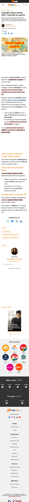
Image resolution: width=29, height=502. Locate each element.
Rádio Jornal (14, 487)
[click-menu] (26, 4)
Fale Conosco (14, 456)
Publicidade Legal (14, 473)
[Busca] (24, 4)
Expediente (14, 453)
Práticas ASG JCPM (14, 440)
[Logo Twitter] (9, 33)
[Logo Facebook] (6, 33)
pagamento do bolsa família (10, 237)
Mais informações (8, 264)
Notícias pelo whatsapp (14, 467)
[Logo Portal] (13, 5)
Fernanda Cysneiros (10, 26)
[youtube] (19, 417)
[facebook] (9, 417)
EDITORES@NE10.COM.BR (14, 496)
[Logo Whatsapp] (3, 33)
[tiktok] (17, 417)
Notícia (9, 10)
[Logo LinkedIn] (12, 33)
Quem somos (15, 437)
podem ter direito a (16, 100)
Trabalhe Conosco (14, 459)
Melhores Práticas (14, 447)
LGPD (14, 450)
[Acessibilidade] (3, 4)
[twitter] (14, 417)
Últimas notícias (14, 426)
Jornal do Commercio (14, 484)
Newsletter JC (14, 470)
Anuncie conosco (14, 476)
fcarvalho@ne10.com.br (14, 261)
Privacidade (14, 443)
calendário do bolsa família (10, 234)
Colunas (14, 430)
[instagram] (12, 417)
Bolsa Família (6, 231)
